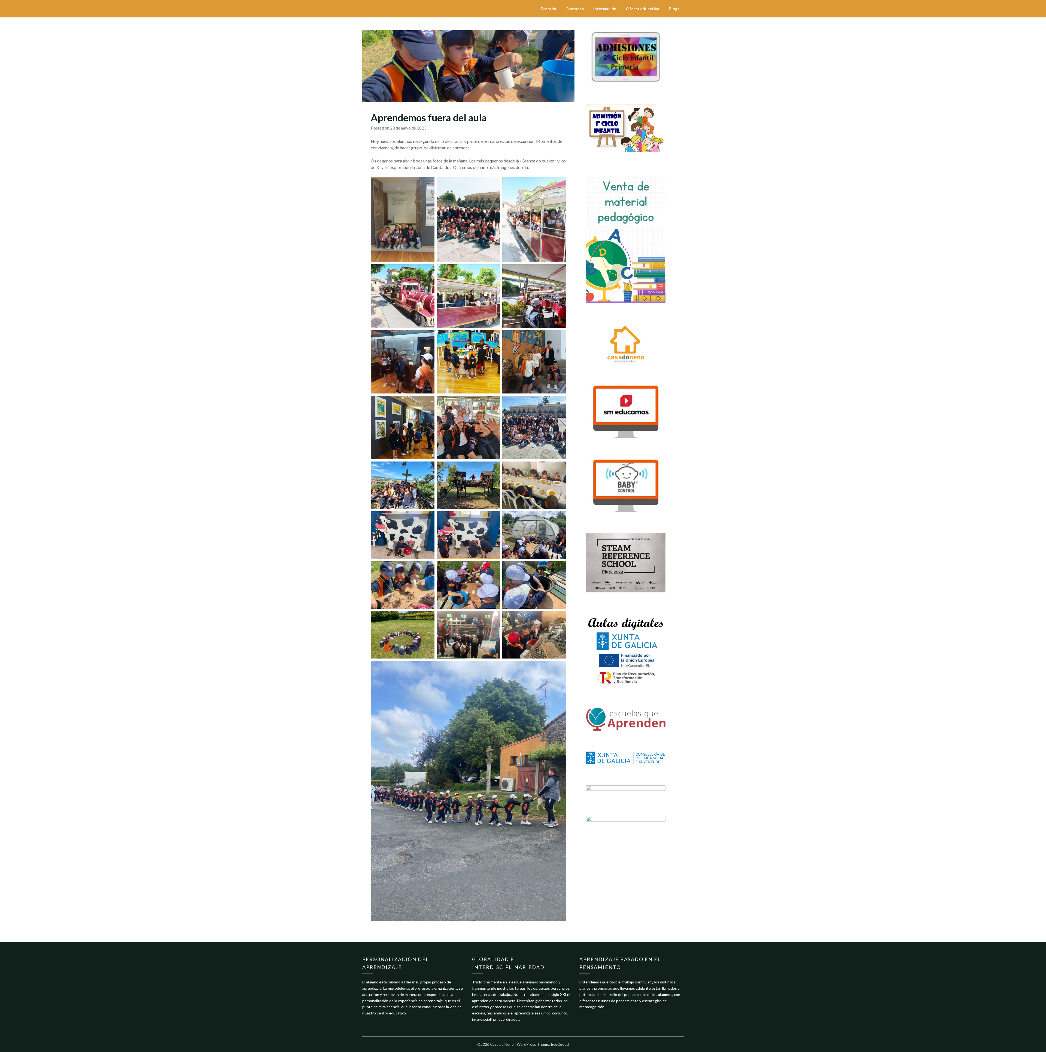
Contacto (574, 8)
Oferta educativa (642, 8)
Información (604, 8)
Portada (548, 8)
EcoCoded (560, 1044)
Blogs (674, 8)
